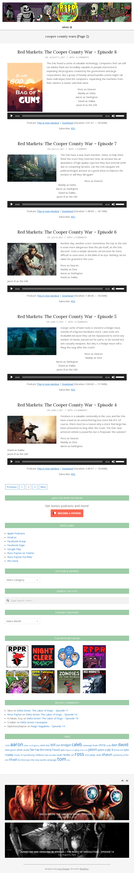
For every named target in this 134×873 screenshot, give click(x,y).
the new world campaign (44, 759)
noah (59, 754)
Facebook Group (16, 541)
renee (66, 755)
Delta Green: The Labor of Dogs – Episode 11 (42, 710)
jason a (102, 750)
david (123, 744)
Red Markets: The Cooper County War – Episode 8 (67, 52)
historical (84, 750)
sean (98, 754)
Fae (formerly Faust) (47, 750)
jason (92, 749)
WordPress (84, 868)
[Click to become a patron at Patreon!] (67, 511)
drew (20, 749)
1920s (7, 745)
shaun (107, 754)
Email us (12, 537)
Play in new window (48, 122)
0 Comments (81, 321)
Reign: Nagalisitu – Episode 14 (48, 726)
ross (79, 754)
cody (108, 745)
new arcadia (50, 755)
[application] (67, 116)
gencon (70, 750)
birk (58, 745)
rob (72, 755)
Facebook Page (16, 545)
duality (26, 750)
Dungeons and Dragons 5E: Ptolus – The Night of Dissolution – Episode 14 (67, 851)
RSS (73, 128)
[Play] (11, 116)
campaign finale (90, 745)
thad (13, 759)
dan (114, 745)
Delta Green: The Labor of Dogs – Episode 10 (51, 714)
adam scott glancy (32, 745)
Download (67, 122)
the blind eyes (24, 760)
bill (53, 744)
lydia (126, 749)
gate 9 (64, 749)
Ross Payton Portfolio (19, 557)
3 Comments (80, 410)
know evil (118, 749)
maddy (9, 755)
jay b (110, 750)
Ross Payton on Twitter (20, 553)
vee (68, 760)
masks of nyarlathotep (24, 755)
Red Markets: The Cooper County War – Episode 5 (67, 316)
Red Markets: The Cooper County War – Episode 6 (67, 232)
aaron (16, 744)
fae (32, 750)
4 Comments (82, 57)
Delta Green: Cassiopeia (33, 722)
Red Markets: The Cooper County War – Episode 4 (67, 405)
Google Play (14, 549)
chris (102, 745)
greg (77, 750)
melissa (40, 754)
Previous (12, 486)
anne (42, 745)
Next (43, 486)
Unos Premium (63, 868)
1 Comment (81, 148)
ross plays (90, 754)
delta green (10, 749)
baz (48, 745)
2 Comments (80, 237)
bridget (66, 745)
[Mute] (113, 116)
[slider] (120, 116)
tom (61, 759)
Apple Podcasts (16, 533)
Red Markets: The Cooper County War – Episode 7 (67, 143)
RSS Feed (12, 560)
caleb (77, 744)
